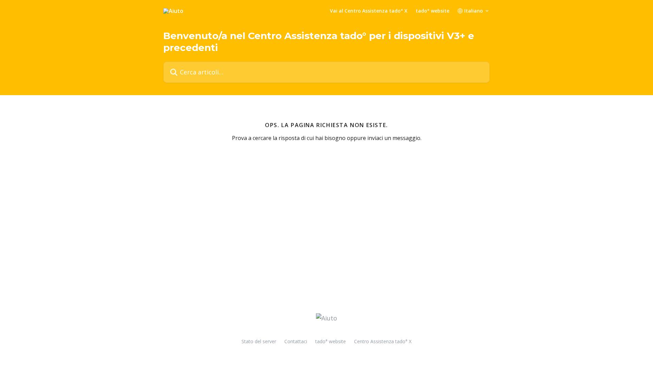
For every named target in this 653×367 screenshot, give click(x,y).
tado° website (432, 10)
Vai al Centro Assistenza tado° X (368, 10)
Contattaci (295, 341)
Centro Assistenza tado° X (383, 341)
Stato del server (258, 341)
